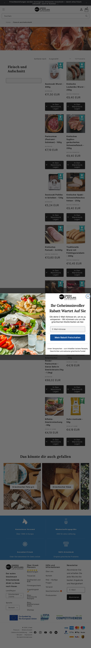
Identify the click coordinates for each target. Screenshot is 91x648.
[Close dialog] (88, 296)
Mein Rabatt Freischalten (68, 337)
